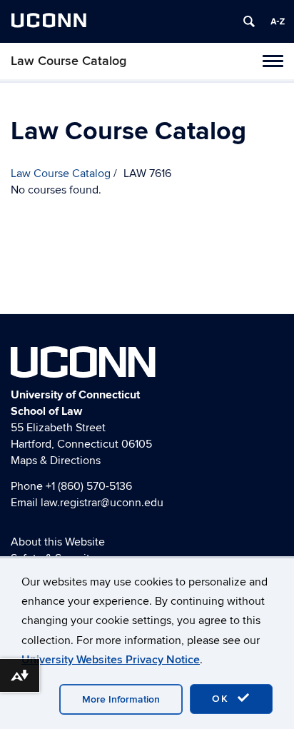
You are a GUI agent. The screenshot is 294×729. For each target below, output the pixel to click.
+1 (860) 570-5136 (89, 486)
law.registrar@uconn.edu (102, 503)
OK (222, 699)
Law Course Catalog (68, 61)
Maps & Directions (56, 460)
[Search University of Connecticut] (249, 21)
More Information (121, 699)
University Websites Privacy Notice (110, 660)
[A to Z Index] (277, 21)
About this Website (58, 542)
